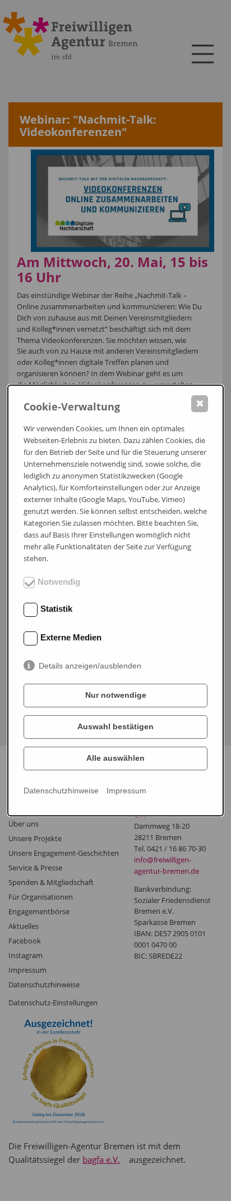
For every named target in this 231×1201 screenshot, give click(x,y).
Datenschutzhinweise (61, 790)
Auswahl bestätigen (115, 726)
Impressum (126, 790)
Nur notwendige (115, 694)
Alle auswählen (115, 757)
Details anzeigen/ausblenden (90, 665)
